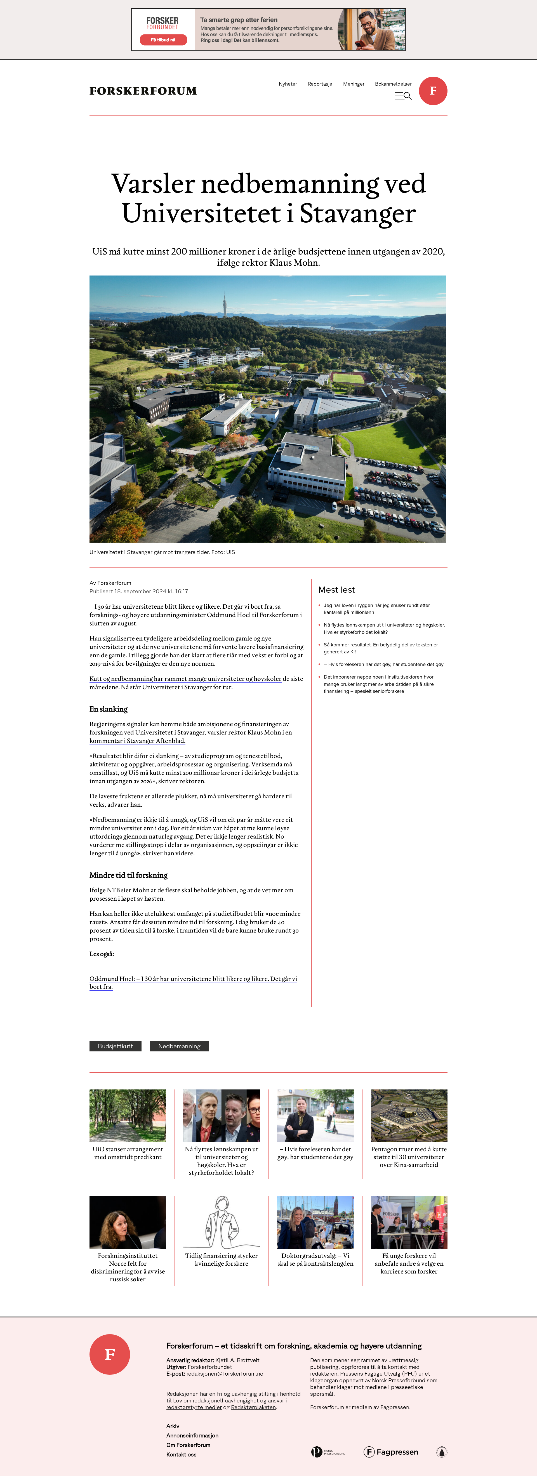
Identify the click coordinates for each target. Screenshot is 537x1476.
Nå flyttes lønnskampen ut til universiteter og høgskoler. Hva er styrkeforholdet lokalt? (384, 628)
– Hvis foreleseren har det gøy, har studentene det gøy (384, 664)
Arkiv (172, 1426)
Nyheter (288, 83)
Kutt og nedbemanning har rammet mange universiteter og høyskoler (186, 678)
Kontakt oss (181, 1454)
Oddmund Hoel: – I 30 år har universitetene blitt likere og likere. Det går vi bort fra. (193, 982)
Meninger (353, 83)
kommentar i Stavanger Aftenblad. (137, 741)
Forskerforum (114, 583)
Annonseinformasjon (192, 1435)
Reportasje (320, 83)
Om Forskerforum (188, 1445)
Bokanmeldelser (393, 83)
